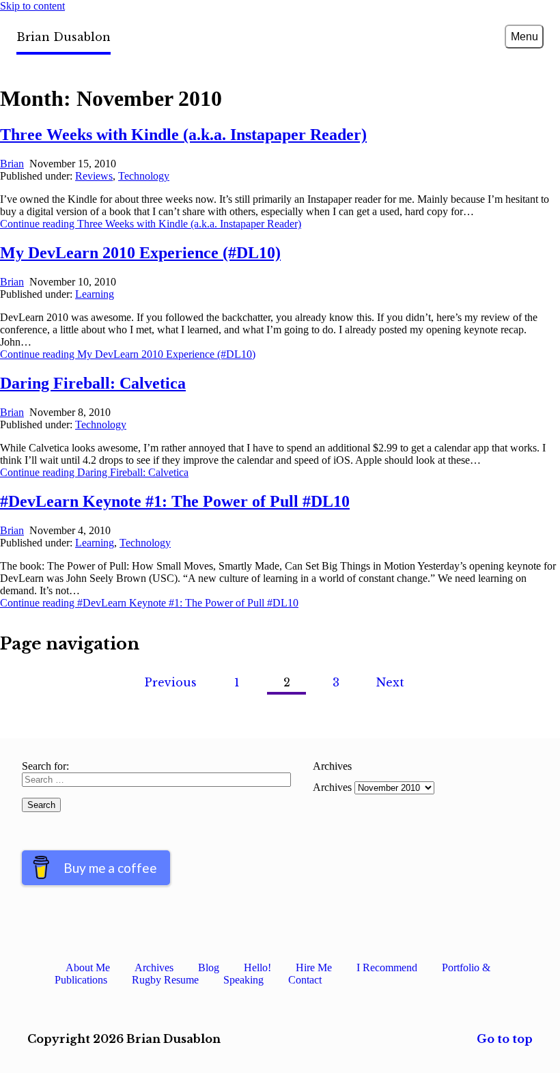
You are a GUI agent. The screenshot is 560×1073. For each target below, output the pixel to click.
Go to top (505, 1039)
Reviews (94, 176)
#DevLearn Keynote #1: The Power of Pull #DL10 (175, 501)
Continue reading (150, 223)
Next (390, 682)
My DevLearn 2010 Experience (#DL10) (140, 253)
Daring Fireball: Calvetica (93, 383)
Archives (332, 787)
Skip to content (32, 6)
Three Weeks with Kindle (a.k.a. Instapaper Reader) (183, 134)
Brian (12, 163)
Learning (94, 294)
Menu (524, 36)
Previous (171, 682)
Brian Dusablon (63, 37)
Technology (143, 176)
